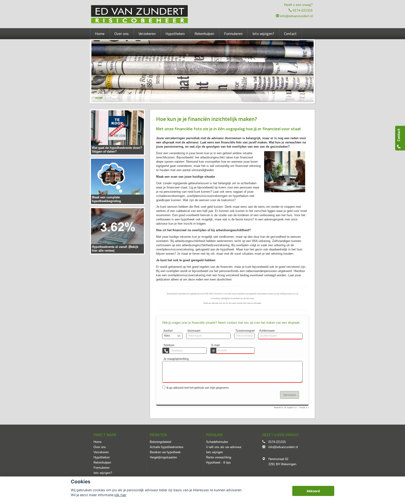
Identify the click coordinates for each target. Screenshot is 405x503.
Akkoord (313, 491)
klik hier (120, 495)
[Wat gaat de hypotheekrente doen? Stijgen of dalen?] (117, 132)
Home (99, 97)
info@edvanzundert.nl (296, 16)
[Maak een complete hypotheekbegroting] (117, 181)
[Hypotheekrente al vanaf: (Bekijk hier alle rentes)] (117, 230)
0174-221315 (303, 10)
